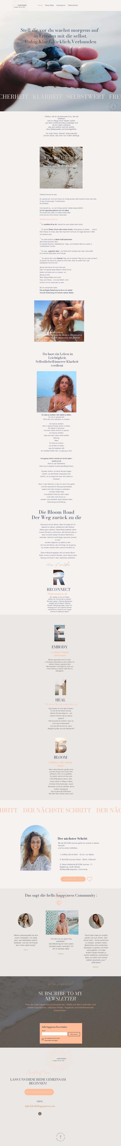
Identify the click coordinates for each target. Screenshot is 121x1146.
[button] (76, 933)
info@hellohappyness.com (40, 1106)
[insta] (39, 1113)
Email (44, 1030)
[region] (26, 175)
